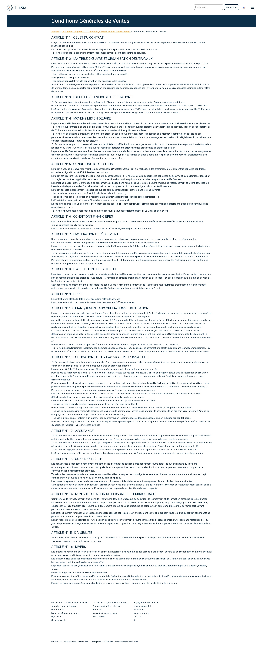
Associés (97, 609)
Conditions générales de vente (126, 641)
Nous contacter (142, 613)
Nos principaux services (104, 613)
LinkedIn (138, 616)
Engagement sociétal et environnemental (146, 604)
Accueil (55, 31)
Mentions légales (83, 641)
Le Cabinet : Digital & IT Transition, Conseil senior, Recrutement (96, 31)
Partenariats (98, 616)
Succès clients (58, 620)
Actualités (139, 609)
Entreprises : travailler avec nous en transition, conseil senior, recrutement (69, 606)
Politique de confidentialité (102, 641)
